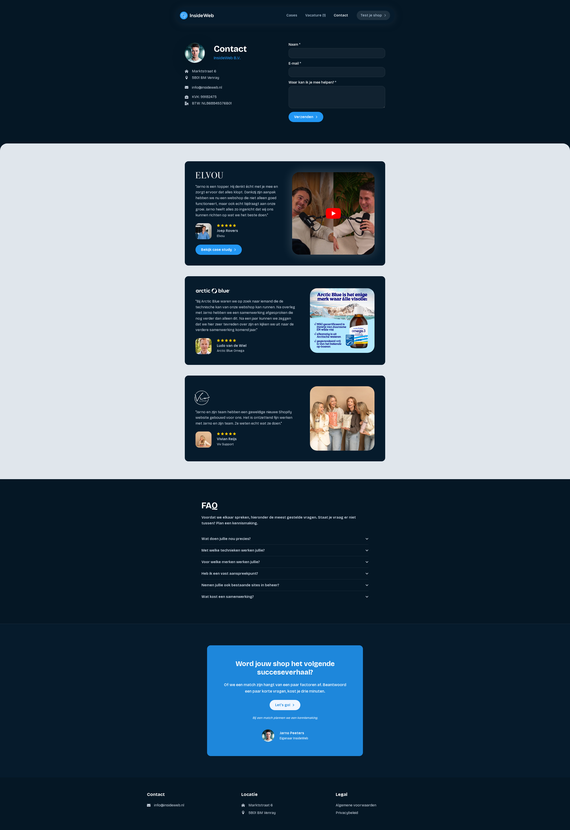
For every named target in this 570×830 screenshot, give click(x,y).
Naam (294, 44)
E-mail (295, 63)
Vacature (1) (315, 15)
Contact (341, 15)
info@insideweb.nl (207, 87)
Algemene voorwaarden (356, 805)
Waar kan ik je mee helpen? (312, 82)
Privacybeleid (347, 813)
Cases (291, 15)
